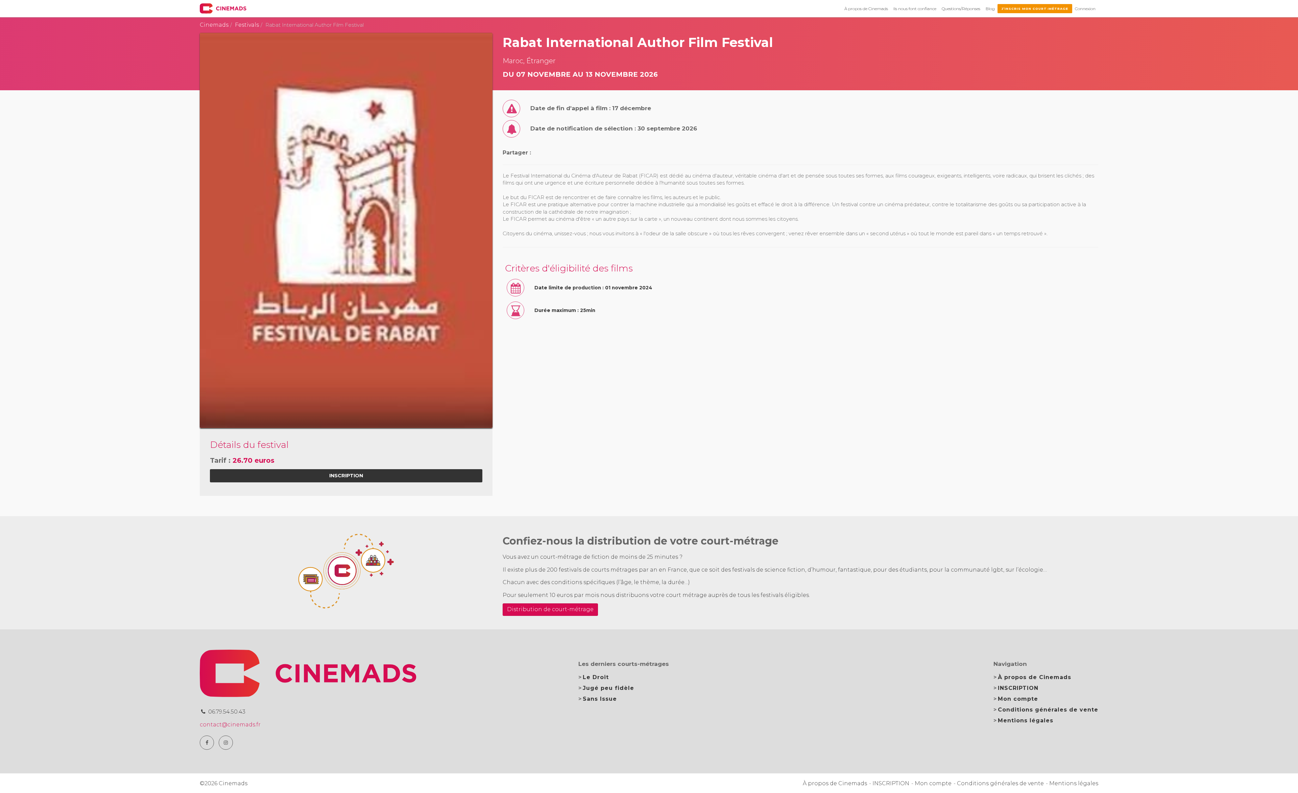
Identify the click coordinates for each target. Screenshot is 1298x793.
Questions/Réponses (961, 8)
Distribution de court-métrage (550, 609)
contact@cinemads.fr (230, 724)
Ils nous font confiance (914, 8)
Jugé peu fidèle (608, 688)
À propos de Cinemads (866, 8)
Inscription (346, 476)
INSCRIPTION (1018, 688)
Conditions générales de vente (1048, 709)
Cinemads (214, 25)
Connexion (1085, 8)
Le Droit (596, 677)
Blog (990, 8)
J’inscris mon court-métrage (1035, 8)
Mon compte (1018, 699)
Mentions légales (1025, 720)
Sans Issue (600, 699)
